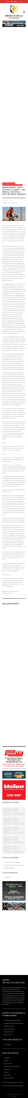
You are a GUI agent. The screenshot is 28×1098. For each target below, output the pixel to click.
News (8, 183)
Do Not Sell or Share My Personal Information (12, 1085)
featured (5, 591)
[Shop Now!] (14, 789)
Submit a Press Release (9, 1029)
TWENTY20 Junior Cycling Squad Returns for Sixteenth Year (13, 126)
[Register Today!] (14, 774)
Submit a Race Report (9, 1031)
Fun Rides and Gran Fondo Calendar (12, 862)
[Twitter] (15, 1)
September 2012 (9, 593)
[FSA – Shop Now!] (14, 25)
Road (20, 184)
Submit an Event (8, 1034)
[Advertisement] (14, 926)
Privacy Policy (7, 1075)
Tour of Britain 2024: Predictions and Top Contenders (10, 145)
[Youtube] (17, 1)
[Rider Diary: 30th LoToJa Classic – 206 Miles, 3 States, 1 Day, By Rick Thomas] (14, 214)
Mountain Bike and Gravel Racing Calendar (13, 865)
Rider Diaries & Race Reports (10, 184)
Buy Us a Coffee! (8, 1063)
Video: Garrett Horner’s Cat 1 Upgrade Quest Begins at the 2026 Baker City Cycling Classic (12, 651)
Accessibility (7, 1058)
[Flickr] (9, 1)
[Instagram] (12, 1)
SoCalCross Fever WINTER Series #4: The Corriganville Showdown (13, 164)
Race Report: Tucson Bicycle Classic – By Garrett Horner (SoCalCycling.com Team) (13, 674)
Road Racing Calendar (9, 868)
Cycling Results (7, 877)
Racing (13, 183)
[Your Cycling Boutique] (14, 906)
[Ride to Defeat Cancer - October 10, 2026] (14, 22)
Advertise (6, 1060)
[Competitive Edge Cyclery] (14, 890)
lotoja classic (9, 591)
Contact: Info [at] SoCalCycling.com (12, 1066)
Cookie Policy (7, 1069)
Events (5, 183)
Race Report (14, 591)
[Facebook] (7, 1)
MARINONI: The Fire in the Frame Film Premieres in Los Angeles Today (13, 70)
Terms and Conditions (9, 1077)
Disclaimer (6, 1072)
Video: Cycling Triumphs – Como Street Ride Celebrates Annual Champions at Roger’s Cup (12, 743)
